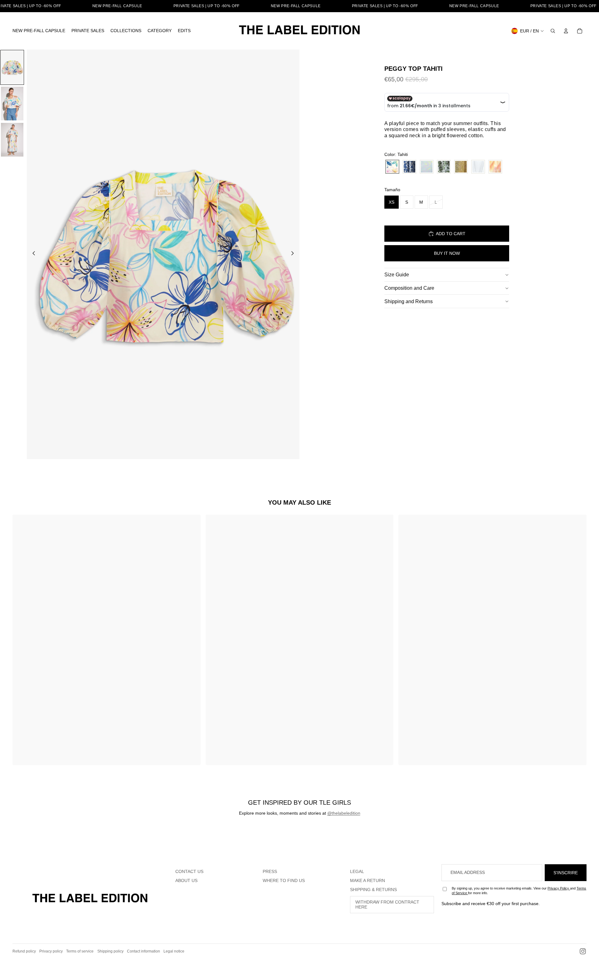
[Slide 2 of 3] (12, 103)
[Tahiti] (392, 166)
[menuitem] (38, 31)
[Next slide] (294, 254)
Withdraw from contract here (387, 904)
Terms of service (80, 951)
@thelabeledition (343, 813)
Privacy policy (51, 951)
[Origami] (478, 166)
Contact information (143, 951)
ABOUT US (186, 880)
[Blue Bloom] (409, 166)
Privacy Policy (559, 888)
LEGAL (357, 871)
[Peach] (495, 166)
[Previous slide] (32, 254)
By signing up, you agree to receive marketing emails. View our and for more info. (519, 890)
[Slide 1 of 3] (12, 67)
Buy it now (447, 253)
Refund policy (24, 951)
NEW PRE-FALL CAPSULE (117, 6)
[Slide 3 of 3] (12, 140)
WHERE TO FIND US (284, 880)
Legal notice (173, 951)
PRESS (270, 871)
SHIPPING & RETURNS (373, 889)
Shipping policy (110, 951)
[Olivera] (461, 166)
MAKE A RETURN (367, 880)
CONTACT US (189, 871)
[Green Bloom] (444, 166)
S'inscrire (565, 872)
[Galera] (427, 166)
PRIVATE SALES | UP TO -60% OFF (206, 6)
